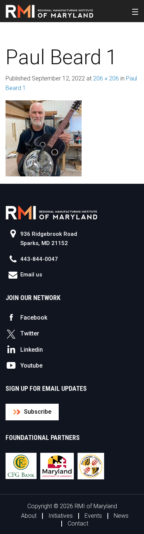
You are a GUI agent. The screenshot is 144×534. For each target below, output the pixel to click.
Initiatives (60, 515)
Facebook (33, 317)
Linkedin (31, 349)
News (121, 515)
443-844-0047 (39, 259)
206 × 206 (106, 78)
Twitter (29, 333)
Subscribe (37, 411)
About (29, 515)
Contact (78, 523)
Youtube (31, 365)
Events (93, 515)
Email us (31, 274)
